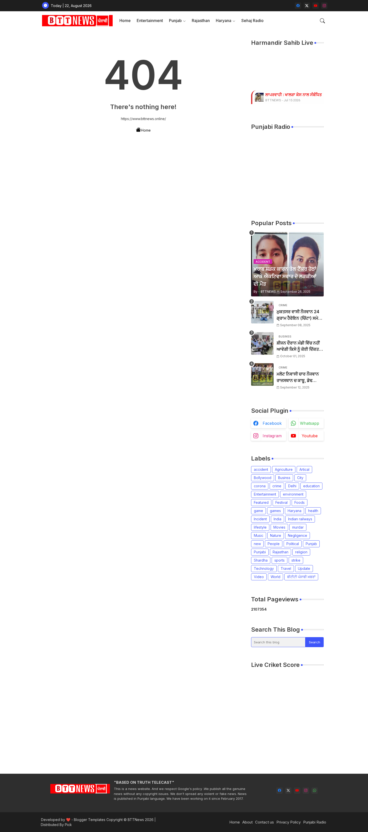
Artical (304, 469)
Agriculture (284, 469)
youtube (310, 435)
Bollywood (262, 478)
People (274, 544)
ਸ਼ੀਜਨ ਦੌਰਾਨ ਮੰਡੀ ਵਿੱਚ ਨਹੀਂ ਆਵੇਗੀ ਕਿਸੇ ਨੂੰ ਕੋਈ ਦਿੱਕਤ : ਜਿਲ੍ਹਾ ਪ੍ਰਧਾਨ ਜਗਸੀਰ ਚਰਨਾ (299, 346)
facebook (272, 423)
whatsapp (309, 423)
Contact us (264, 822)
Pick (68, 824)
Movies (279, 527)
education (311, 486)
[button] (322, 21)
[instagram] (324, 6)
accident (261, 469)
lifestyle (260, 527)
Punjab (175, 20)
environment (293, 494)
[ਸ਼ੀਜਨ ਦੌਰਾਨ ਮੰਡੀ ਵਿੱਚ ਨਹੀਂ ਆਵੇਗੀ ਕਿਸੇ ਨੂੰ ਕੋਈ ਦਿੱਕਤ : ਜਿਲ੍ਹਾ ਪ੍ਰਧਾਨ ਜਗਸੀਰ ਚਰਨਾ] (262, 343)
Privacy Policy (288, 822)
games (275, 511)
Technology (264, 568)
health (313, 511)
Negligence (297, 535)
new (257, 544)
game (258, 511)
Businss (284, 478)
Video (259, 577)
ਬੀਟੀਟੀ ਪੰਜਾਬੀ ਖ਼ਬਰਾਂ (301, 577)
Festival (281, 502)
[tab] (125, 20)
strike (295, 560)
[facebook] (298, 6)
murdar (298, 527)
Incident (260, 519)
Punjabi (260, 552)
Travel (286, 568)
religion (301, 552)
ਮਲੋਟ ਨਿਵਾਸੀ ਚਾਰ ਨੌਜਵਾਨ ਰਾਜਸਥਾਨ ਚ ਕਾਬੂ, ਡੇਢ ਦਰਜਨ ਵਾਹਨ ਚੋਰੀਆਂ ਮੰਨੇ (298, 377)
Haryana (223, 20)
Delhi (292, 486)
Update (304, 568)
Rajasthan (201, 20)
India (277, 519)
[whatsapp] (314, 790)
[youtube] (315, 6)
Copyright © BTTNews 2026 (129, 819)
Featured (261, 502)
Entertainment (150, 20)
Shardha (261, 560)
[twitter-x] (307, 6)
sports (279, 560)
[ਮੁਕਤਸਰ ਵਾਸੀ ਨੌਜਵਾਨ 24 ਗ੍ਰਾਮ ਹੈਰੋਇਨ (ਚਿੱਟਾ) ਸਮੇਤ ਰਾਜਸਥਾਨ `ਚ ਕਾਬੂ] (262, 312)
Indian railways (300, 519)
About (247, 822)
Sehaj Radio (252, 20)
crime (276, 486)
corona (260, 486)
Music (258, 535)
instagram (272, 435)
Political (292, 544)
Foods (299, 502)
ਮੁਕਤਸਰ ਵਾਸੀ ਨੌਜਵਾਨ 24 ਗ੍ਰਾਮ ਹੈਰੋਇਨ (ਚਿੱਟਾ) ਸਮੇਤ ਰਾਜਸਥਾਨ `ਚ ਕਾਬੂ (299, 315)
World (275, 577)
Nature (275, 535)
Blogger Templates (89, 819)
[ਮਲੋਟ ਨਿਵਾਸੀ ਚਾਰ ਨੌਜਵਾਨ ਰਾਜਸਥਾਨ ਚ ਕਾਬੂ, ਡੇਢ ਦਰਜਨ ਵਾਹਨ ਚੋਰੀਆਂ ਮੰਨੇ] (262, 374)
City (300, 478)
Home (125, 20)
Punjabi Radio (314, 822)
